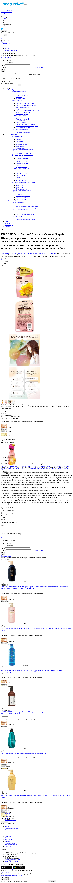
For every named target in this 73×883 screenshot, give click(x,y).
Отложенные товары (11, 828)
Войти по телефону (7, 83)
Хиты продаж (9, 815)
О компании (9, 839)
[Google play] (19, 869)
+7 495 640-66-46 (6, 10)
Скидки (7, 816)
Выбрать (4, 31)
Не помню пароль (37, 67)
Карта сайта (8, 846)
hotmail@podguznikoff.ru (12, 860)
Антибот (3, 69)
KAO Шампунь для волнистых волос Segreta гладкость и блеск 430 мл (23, 753)
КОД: (2, 261)
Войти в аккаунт (6, 57)
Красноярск (7, 25)
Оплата (7, 838)
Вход (3, 71)
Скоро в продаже (10, 820)
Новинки (8, 813)
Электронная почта (34, 75)
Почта (3, 65)
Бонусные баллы (10, 843)
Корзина (3, 42)
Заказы (7, 48)
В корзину (4, 822)
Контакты (4, 13)
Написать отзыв (6, 260)
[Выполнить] (34, 55)
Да (5, 35)
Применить (5, 879)
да (1, 537)
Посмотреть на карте (11, 861)
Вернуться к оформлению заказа (11, 875)
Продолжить (5, 877)
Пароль (3, 67)
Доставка (8, 841)
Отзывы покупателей (11, 845)
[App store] (7, 869)
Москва (5, 23)
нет (4, 537)
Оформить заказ (6, 43)
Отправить (52, 881)
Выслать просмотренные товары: (11, 881)
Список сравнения (11, 50)
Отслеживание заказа (8, 55)
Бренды (7, 818)
